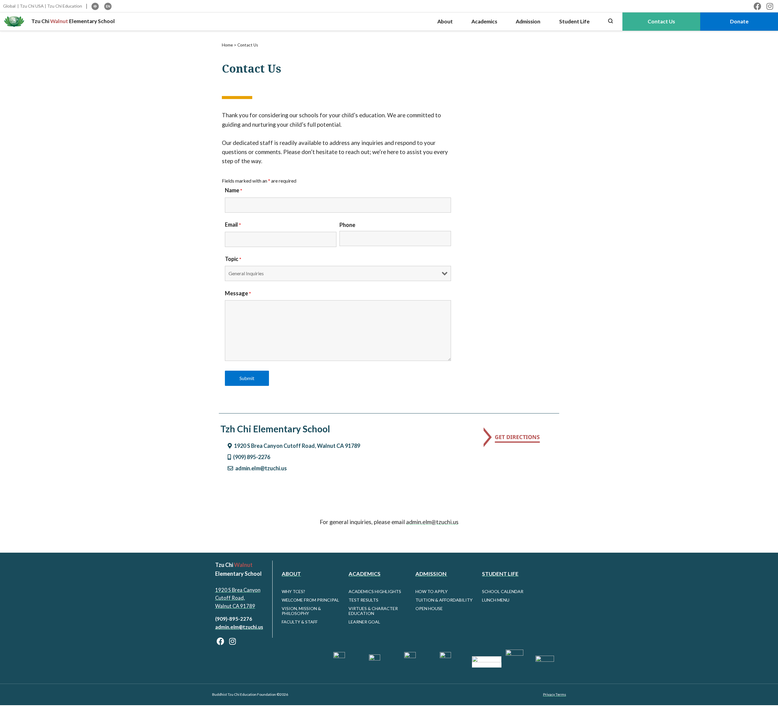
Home (227, 45)
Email (233, 224)
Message (238, 293)
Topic (233, 259)
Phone (347, 225)
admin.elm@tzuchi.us (432, 521)
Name (233, 190)
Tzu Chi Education (64, 6)
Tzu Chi (40, 21)
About (291, 574)
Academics (364, 574)
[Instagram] (769, 6)
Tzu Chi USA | (33, 6)
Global (9, 6)
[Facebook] (757, 6)
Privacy (549, 694)
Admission (431, 574)
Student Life (500, 574)
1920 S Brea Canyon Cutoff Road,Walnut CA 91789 (237, 598)
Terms (561, 694)
